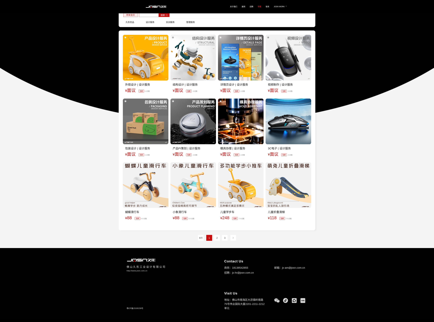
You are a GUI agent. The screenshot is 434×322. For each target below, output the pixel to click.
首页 (201, 238)
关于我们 (233, 7)
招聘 (251, 7)
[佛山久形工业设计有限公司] (156, 7)
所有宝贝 (130, 15)
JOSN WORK (280, 7)
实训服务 (170, 22)
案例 (243, 7)
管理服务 (190, 22)
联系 (267, 7)
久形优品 (130, 22)
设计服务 (150, 22)
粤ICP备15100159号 (135, 308)
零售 (259, 7)
